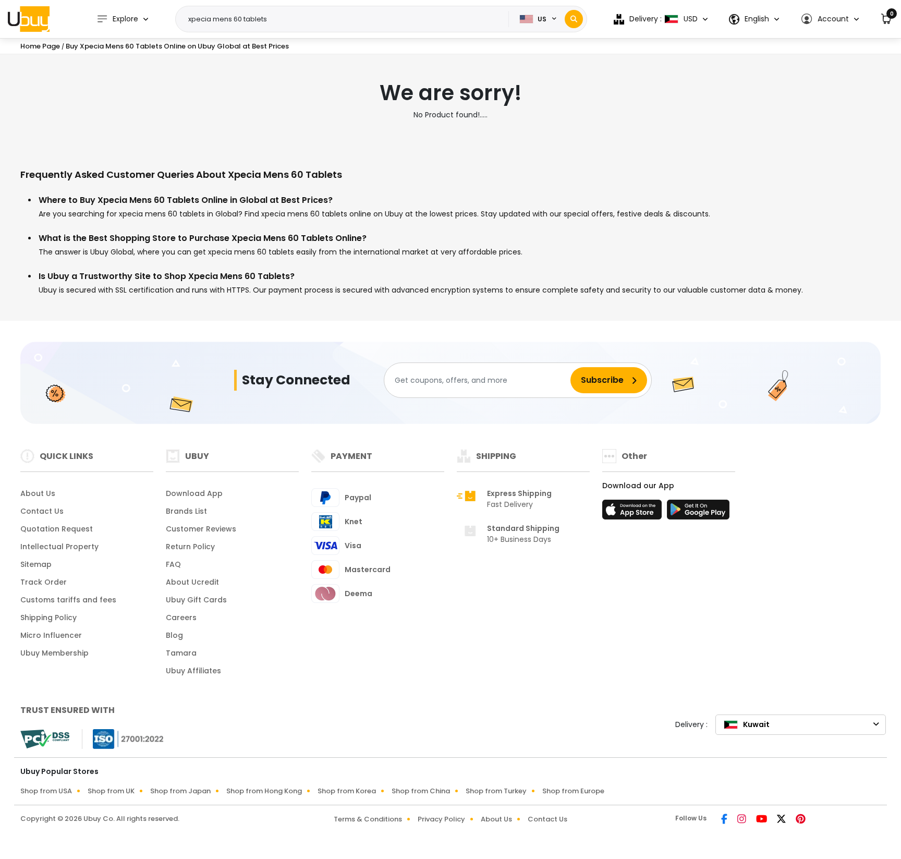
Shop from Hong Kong (264, 791)
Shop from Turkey (496, 791)
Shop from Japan (180, 791)
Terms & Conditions (368, 819)
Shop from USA (46, 791)
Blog (174, 635)
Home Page (40, 46)
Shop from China (421, 791)
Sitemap (36, 564)
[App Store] (633, 513)
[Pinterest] (801, 820)
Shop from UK (111, 791)
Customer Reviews (201, 529)
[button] (829, 19)
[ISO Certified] (123, 738)
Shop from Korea (347, 791)
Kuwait (756, 724)
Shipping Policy (48, 617)
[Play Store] (698, 513)
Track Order (43, 582)
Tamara (181, 653)
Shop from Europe (573, 791)
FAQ (173, 564)
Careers (181, 617)
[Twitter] (782, 820)
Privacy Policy (441, 819)
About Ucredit (192, 582)
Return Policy (190, 546)
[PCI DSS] (44, 739)
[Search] (574, 19)
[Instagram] (742, 820)
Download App (194, 493)
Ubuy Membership (54, 653)
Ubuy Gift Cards (196, 600)
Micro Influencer (51, 635)
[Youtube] (762, 820)
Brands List (186, 511)
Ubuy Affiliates (193, 671)
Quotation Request (56, 529)
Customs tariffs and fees (68, 600)
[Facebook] (725, 820)
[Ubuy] (29, 19)
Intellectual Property (59, 546)
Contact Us (42, 511)
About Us (37, 493)
